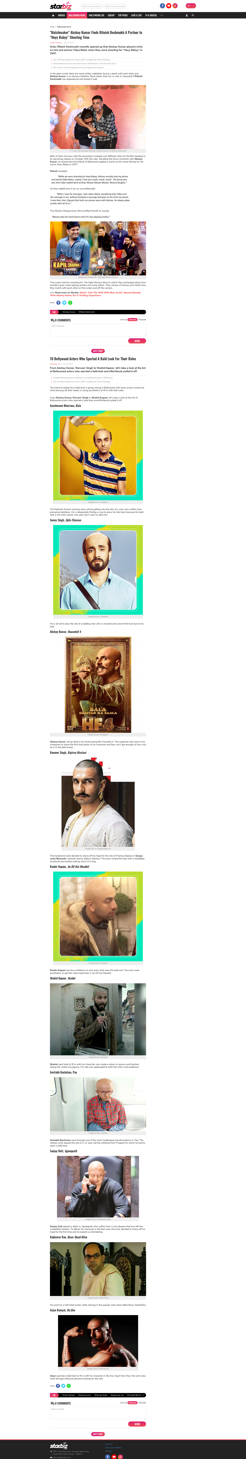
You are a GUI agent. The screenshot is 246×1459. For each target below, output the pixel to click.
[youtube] (168, 5)
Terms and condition (113, 1447)
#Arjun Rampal (68, 1395)
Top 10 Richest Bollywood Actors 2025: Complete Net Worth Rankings (81, 60)
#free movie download (91, 6)
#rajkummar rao (117, 1395)
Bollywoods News (64, 27)
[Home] (53, 15)
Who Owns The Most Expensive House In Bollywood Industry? (78, 67)
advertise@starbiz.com (62, 1457)
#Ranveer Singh (101, 1395)
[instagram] (175, 5)
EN (189, 5)
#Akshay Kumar (69, 312)
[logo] (61, 5)
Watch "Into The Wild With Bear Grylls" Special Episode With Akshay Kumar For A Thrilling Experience (95, 294)
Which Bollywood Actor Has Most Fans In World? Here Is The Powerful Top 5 (84, 63)
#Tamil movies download (115, 6)
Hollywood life (96, 15)
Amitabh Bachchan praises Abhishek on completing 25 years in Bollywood (82, 378)
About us (108, 1444)
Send (137, 341)
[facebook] (162, 5)
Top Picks (123, 15)
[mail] (181, 5)
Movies (61, 15)
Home (52, 27)
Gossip (111, 15)
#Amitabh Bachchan (135, 1395)
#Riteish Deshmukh (87, 312)
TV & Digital (151, 15)
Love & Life (136, 15)
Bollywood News (77, 15)
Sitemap (108, 1451)
